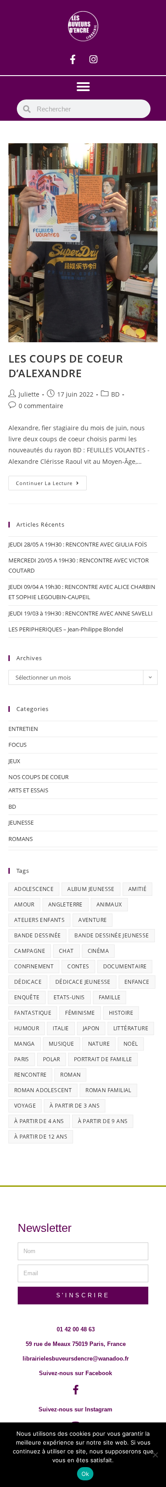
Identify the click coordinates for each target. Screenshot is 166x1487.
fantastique (32, 1013)
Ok (85, 1473)
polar (51, 1059)
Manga (24, 1043)
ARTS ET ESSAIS (28, 790)
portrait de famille (103, 1059)
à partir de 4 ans (39, 1121)
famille (110, 997)
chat (66, 951)
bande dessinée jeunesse (111, 935)
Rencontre (30, 1074)
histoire (121, 1013)
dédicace (28, 982)
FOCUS (17, 745)
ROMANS (20, 839)
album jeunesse (91, 889)
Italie (61, 1028)
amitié (137, 889)
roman (70, 1074)
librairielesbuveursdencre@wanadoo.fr (76, 1358)
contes (78, 966)
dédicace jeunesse (83, 982)
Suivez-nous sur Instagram (75, 1409)
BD (115, 394)
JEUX (14, 761)
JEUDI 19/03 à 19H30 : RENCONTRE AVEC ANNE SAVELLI (80, 613)
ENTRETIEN (23, 729)
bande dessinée (37, 935)
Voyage (25, 1105)
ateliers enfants (39, 920)
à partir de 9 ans (103, 1121)
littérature (130, 1028)
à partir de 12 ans (40, 1136)
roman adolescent (43, 1090)
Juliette (29, 394)
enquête (27, 997)
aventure (92, 920)
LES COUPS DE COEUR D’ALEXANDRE (65, 366)
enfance (137, 982)
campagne (29, 951)
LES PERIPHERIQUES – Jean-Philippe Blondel (65, 629)
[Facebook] (72, 59)
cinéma (98, 951)
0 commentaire (41, 405)
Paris (21, 1059)
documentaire (125, 966)
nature (99, 1043)
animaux (109, 904)
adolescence (34, 889)
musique (61, 1043)
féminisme (80, 1013)
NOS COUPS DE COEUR (38, 777)
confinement (34, 966)
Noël (131, 1043)
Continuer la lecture (51, 481)
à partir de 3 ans (75, 1105)
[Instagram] (93, 59)
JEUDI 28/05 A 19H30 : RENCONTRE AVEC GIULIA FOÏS (77, 544)
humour (26, 1028)
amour (24, 904)
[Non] (155, 1454)
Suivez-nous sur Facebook (75, 1373)
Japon (91, 1028)
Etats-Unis (69, 997)
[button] (83, 86)
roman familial (108, 1090)
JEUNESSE (21, 822)
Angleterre (65, 904)
